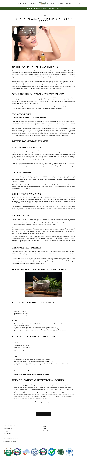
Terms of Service (46, 430)
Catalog (33, 3)
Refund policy (46, 433)
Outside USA (60, 3)
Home (19, 3)
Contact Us (69, 3)
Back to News (44, 414)
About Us (26, 3)
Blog (52, 3)
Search (44, 426)
